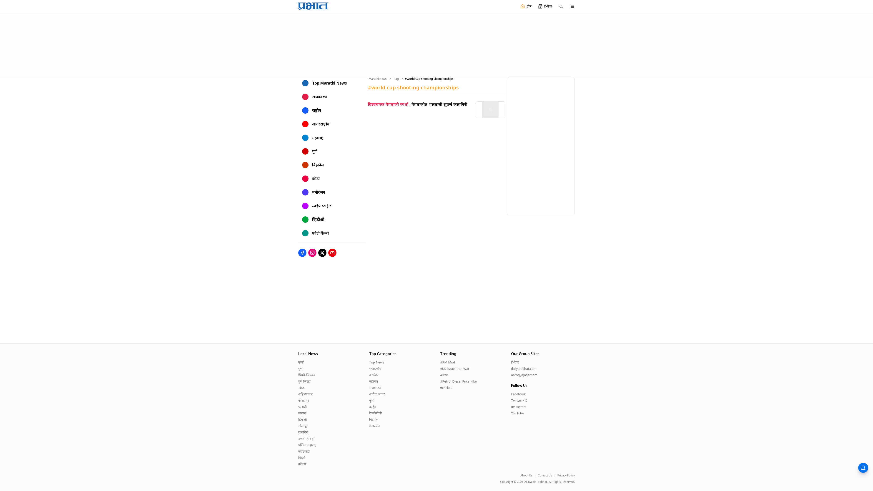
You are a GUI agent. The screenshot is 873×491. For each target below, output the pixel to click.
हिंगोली (302, 419)
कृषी (371, 400)
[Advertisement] (436, 44)
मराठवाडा (304, 451)
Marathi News (378, 79)
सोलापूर (303, 426)
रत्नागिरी (303, 432)
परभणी (302, 407)
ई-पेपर (515, 362)
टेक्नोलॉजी (375, 413)
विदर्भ (301, 458)
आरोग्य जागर (377, 394)
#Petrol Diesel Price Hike (458, 381)
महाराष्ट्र (373, 381)
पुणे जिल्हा (304, 381)
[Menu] (572, 6)
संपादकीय (375, 368)
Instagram (519, 407)
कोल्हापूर (303, 400)
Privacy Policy (566, 475)
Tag (396, 79)
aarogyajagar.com (524, 375)
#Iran (444, 375)
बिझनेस (373, 419)
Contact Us (545, 475)
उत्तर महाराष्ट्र (306, 438)
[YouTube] (332, 253)
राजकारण (375, 388)
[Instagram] (312, 253)
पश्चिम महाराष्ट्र (307, 445)
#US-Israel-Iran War (454, 368)
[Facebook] (302, 253)
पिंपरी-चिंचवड (306, 375)
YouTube (517, 413)
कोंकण (302, 464)
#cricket (446, 388)
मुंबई (301, 362)
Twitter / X (519, 400)
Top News (376, 362)
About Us (526, 475)
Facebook (518, 394)
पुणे (300, 368)
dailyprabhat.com (524, 368)
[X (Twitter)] (322, 253)
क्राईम (372, 407)
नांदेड (301, 388)
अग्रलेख (373, 375)
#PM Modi (448, 362)
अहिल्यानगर (305, 394)
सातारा (302, 413)
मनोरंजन (374, 426)
